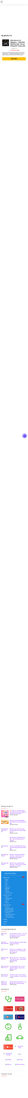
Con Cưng (7, 891)
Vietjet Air (7, 896)
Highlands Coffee (8, 892)
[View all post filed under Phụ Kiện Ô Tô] (19, 1037)
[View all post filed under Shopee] (8, 1047)
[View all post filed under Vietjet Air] (8, 1064)
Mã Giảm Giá (6, 877)
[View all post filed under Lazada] (19, 1017)
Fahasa (6, 884)
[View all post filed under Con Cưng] (19, 999)
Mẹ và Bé (7, 906)
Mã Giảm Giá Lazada (14, 814)
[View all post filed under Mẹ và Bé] (8, 1026)
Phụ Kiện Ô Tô (14, 48)
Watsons (7, 889)
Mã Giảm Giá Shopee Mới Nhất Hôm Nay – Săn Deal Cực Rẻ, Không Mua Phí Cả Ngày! (17, 856)
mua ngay (14, 58)
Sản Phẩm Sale (7, 905)
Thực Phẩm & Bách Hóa (10, 914)
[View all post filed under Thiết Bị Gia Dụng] (19, 1047)
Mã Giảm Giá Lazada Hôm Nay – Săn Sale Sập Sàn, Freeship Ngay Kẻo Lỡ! (18, 830)
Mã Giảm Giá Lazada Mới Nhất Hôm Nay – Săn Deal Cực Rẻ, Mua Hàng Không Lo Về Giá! (18, 864)
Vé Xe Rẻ (7, 902)
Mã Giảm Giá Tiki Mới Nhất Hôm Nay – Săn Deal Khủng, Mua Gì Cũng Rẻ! (17, 839)
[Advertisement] (14, 18)
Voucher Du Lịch (7, 895)
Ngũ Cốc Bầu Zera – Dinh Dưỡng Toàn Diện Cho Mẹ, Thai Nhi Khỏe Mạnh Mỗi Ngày (18, 959)
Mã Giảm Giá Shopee (14, 824)
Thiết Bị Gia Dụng (8, 915)
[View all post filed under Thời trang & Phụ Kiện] (8, 1054)
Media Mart (7, 888)
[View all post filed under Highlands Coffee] (19, 1008)
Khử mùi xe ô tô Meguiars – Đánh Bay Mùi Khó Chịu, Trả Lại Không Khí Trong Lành (18, 951)
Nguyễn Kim (7, 886)
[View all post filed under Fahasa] (8, 1008)
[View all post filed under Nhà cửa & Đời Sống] (8, 1037)
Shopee (6, 879)
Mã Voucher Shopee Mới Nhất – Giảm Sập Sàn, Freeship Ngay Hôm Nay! (18, 822)
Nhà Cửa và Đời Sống (14, 937)
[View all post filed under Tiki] (19, 1054)
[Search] (25, 2)
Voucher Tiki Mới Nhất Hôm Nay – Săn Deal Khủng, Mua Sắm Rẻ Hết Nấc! (18, 847)
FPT (6, 885)
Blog (5, 923)
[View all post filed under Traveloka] (8, 1059)
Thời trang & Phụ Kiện (9, 917)
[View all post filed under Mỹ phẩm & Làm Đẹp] (19, 1026)
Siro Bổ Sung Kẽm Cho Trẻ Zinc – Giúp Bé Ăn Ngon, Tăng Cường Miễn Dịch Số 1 (18, 968)
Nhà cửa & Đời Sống (9, 911)
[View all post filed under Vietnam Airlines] (19, 1064)
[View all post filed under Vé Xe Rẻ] (19, 1059)
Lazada (6, 881)
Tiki (6, 882)
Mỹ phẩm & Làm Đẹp (9, 909)
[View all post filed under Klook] (8, 1017)
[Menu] (2, 2)
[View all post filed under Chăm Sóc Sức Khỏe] (8, 999)
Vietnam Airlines (8, 898)
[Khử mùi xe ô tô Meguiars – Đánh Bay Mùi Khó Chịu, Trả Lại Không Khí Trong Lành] (5, 40)
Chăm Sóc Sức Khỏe (9, 908)
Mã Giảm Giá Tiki (13, 841)
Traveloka (7, 899)
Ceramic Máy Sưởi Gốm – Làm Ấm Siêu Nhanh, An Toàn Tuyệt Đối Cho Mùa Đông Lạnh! (18, 935)
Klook (6, 901)
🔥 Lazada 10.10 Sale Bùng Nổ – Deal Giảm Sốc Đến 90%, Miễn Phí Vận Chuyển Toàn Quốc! (18, 812)
